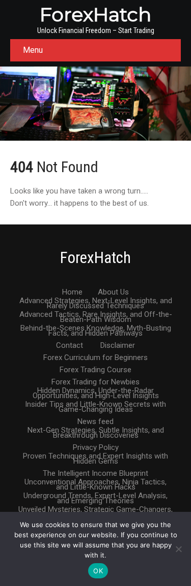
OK (98, 571)
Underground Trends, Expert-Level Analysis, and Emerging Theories (95, 496)
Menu (33, 50)
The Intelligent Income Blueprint (95, 474)
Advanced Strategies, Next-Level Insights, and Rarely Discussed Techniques (95, 301)
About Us (113, 292)
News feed (95, 422)
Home (72, 292)
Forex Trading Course (95, 370)
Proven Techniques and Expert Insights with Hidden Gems (95, 456)
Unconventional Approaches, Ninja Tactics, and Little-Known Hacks (95, 482)
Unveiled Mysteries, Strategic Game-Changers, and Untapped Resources (95, 510)
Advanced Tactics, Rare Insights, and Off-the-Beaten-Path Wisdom (95, 315)
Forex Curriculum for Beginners (95, 358)
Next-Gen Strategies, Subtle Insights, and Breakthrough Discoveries (96, 431)
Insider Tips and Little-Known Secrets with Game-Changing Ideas (95, 405)
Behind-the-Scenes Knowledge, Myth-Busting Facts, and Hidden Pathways (95, 328)
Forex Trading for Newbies (95, 382)
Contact (69, 346)
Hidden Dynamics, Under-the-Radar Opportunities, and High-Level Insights (96, 391)
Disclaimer (117, 346)
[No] (178, 549)
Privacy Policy (96, 448)
